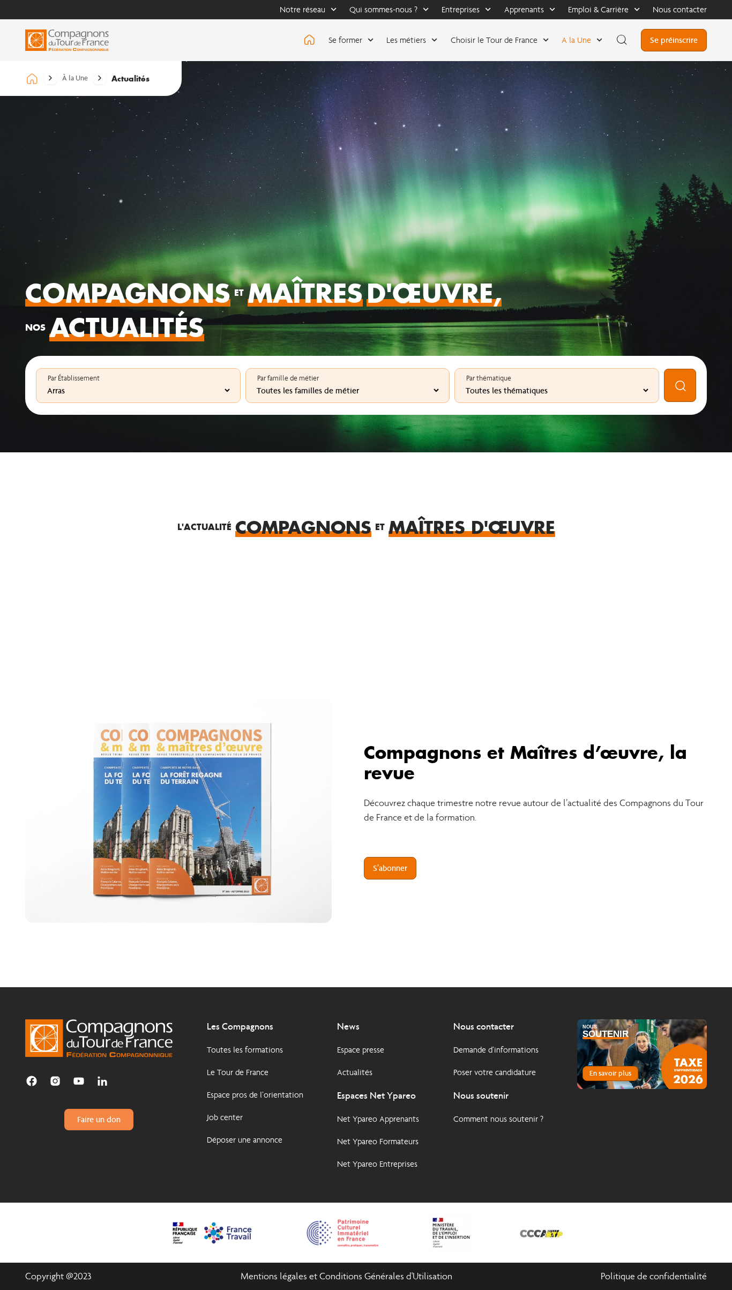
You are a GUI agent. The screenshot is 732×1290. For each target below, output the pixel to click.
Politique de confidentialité (654, 1276)
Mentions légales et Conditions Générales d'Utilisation (346, 1276)
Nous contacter (680, 9)
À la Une (75, 78)
